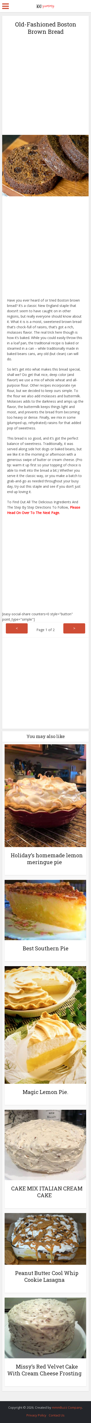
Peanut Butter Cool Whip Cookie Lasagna (46, 1276)
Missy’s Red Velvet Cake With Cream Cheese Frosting (44, 1370)
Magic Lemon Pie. (45, 1091)
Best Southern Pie (45, 948)
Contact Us (57, 1415)
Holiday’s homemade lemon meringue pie (47, 859)
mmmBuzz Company (67, 1407)
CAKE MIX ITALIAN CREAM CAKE (47, 1192)
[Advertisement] (45, 84)
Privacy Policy (36, 1415)
